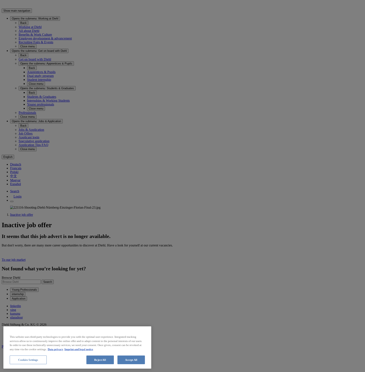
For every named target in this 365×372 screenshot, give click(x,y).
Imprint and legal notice (78, 349)
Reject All (100, 359)
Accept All (131, 359)
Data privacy (55, 349)
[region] (77, 347)
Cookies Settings (28, 359)
